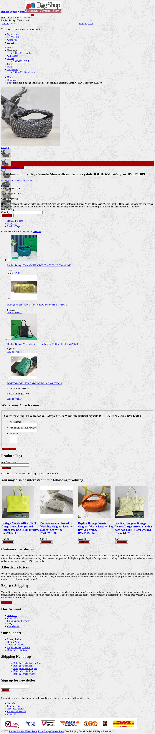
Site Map (11, 703)
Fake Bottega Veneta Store (51, 731)
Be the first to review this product (17, 180)
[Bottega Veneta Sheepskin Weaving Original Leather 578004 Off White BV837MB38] (56, 517)
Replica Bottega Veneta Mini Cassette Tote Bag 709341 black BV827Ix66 (42, 344)
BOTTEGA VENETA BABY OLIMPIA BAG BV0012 (34, 383)
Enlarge (5, 147)
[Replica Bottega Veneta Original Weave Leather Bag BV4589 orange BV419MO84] (94, 517)
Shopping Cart (86, 23)
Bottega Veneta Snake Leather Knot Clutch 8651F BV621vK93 (38, 304)
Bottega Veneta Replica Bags (27, 663)
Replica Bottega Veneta (18, 647)
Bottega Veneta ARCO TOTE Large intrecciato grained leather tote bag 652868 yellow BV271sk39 (20, 528)
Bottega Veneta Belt (22, 665)
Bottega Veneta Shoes (23, 671)
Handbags (12, 80)
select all (37, 231)
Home (10, 77)
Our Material (13, 626)
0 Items (5, 23)
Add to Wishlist (14, 273)
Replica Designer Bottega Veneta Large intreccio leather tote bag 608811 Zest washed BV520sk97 (133, 528)
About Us (12, 615)
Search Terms (13, 706)
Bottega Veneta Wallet (24, 674)
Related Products (15, 221)
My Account (13, 34)
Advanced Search (15, 708)
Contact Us (12, 618)
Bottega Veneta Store (17, 650)
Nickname (15, 421)
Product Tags (13, 226)
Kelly (29, 17)
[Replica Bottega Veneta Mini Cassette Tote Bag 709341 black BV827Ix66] (24, 339)
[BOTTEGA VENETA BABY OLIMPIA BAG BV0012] (24, 378)
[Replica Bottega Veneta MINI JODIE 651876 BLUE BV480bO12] (24, 260)
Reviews (11, 223)
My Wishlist (13, 37)
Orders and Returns (16, 711)
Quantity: (5, 212)
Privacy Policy (14, 639)
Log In (10, 42)
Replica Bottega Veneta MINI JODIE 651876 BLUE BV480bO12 (39, 265)
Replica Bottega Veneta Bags (23, 731)
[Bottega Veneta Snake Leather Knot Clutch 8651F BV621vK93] (24, 299)
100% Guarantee (15, 644)
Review (14, 433)
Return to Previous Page (12, 167)
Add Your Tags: (8, 462)
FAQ (9, 623)
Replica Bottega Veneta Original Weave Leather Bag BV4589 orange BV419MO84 (96, 528)
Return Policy (13, 642)
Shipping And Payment (18, 621)
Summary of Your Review (23, 427)
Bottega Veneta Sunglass (25, 668)
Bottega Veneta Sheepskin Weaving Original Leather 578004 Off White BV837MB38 (56, 528)
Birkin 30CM (19, 17)
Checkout (11, 39)
